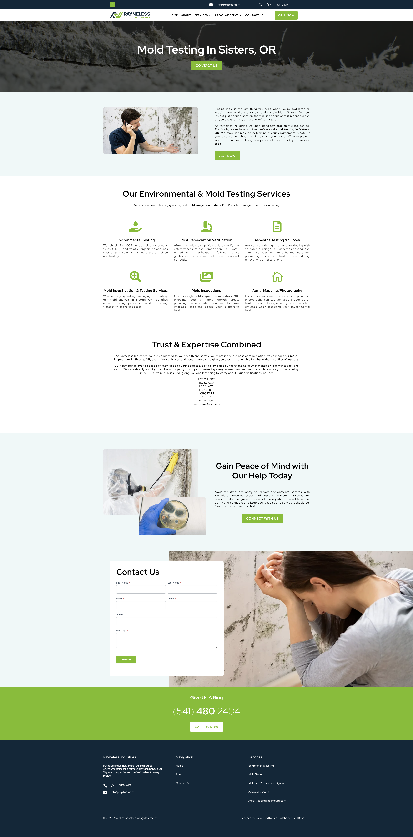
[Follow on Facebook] (112, 4)
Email (120, 598)
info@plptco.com (228, 5)
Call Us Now (206, 727)
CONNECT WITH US (262, 518)
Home (174, 15)
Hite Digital (278, 818)
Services (201, 15)
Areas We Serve (226, 15)
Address (120, 614)
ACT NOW (227, 156)
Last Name (174, 582)
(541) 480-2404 (278, 5)
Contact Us (254, 15)
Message (122, 630)
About (186, 15)
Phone (172, 598)
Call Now (286, 15)
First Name (123, 582)
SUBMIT (126, 659)
